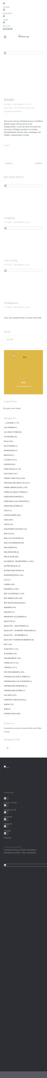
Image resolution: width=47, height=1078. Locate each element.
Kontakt (6, 7)
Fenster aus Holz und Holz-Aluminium (20, 850)
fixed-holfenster (12, 497)
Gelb (6, 511)
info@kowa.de (10, 810)
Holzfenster (10, 552)
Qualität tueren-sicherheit (17, 640)
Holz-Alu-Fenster (12, 538)
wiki (6, 709)
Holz (6, 534)
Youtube (7, 831)
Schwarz (8, 654)
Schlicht (8, 649)
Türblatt (8, 663)
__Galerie (9, 423)
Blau (6, 441)
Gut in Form (10, 260)
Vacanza (8, 695)
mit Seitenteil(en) (12, 603)
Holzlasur (9, 557)
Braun (7, 455)
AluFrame (9, 437)
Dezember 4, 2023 (22, 222)
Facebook (8, 817)
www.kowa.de (9, 792)
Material (8, 589)
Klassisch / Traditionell (16, 561)
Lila (6, 580)
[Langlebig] (23, 198)
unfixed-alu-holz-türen (16, 677)
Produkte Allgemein (14, 617)
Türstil (7, 667)
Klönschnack (10, 566)
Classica (8, 460)
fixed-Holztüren (12, 506)
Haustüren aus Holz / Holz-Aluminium (20, 852)
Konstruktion (11, 575)
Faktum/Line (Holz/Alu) (15, 483)
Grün (6, 524)
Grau (6, 520)
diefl (9, 104)
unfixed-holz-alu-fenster (16, 681)
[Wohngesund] (23, 283)
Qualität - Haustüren (14, 108)
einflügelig (10, 469)
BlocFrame (9, 446)
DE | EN (6, 26)
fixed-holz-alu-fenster (15, 501)
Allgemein (9, 427)
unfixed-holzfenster (14, 686)
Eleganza (8, 474)
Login (5, 19)
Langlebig (9, 217)
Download (7, 13)
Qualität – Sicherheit (14, 635)
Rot (6, 644)
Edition (7, 464)
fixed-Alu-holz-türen (14, 492)
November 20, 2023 (22, 104)
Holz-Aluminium (12, 543)
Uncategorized (11, 672)
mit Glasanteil (11, 594)
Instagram (8, 824)
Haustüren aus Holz (14, 529)
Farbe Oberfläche (13, 487)
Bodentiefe (9, 451)
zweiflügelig (10, 714)
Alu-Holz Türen (11, 432)
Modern (8, 607)
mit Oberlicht (11, 598)
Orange (7, 612)
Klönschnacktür (12, 571)
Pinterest (7, 838)
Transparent (10, 658)
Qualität (8, 621)
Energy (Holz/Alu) (13, 478)
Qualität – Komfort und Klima (19, 631)
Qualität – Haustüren (14, 626)
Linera (7, 584)
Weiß (6, 704)
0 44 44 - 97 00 (10, 803)
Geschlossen (10, 515)
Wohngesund (11, 302)
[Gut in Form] (23, 241)
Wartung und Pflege (14, 700)
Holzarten (9, 547)
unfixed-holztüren (13, 691)
